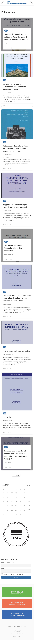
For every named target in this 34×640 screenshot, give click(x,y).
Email (2, 568)
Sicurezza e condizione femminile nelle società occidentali (13, 248)
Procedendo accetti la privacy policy (13, 574)
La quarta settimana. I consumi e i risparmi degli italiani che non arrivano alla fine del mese (17, 298)
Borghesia (7, 417)
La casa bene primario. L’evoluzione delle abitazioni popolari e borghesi (14, 86)
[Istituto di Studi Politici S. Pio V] (17, 2)
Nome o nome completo (7, 562)
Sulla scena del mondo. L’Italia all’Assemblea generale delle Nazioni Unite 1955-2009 (15, 148)
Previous (17, 475)
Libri (6, 30)
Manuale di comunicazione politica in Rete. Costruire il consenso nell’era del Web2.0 (16, 37)
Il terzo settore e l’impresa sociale (16, 351)
